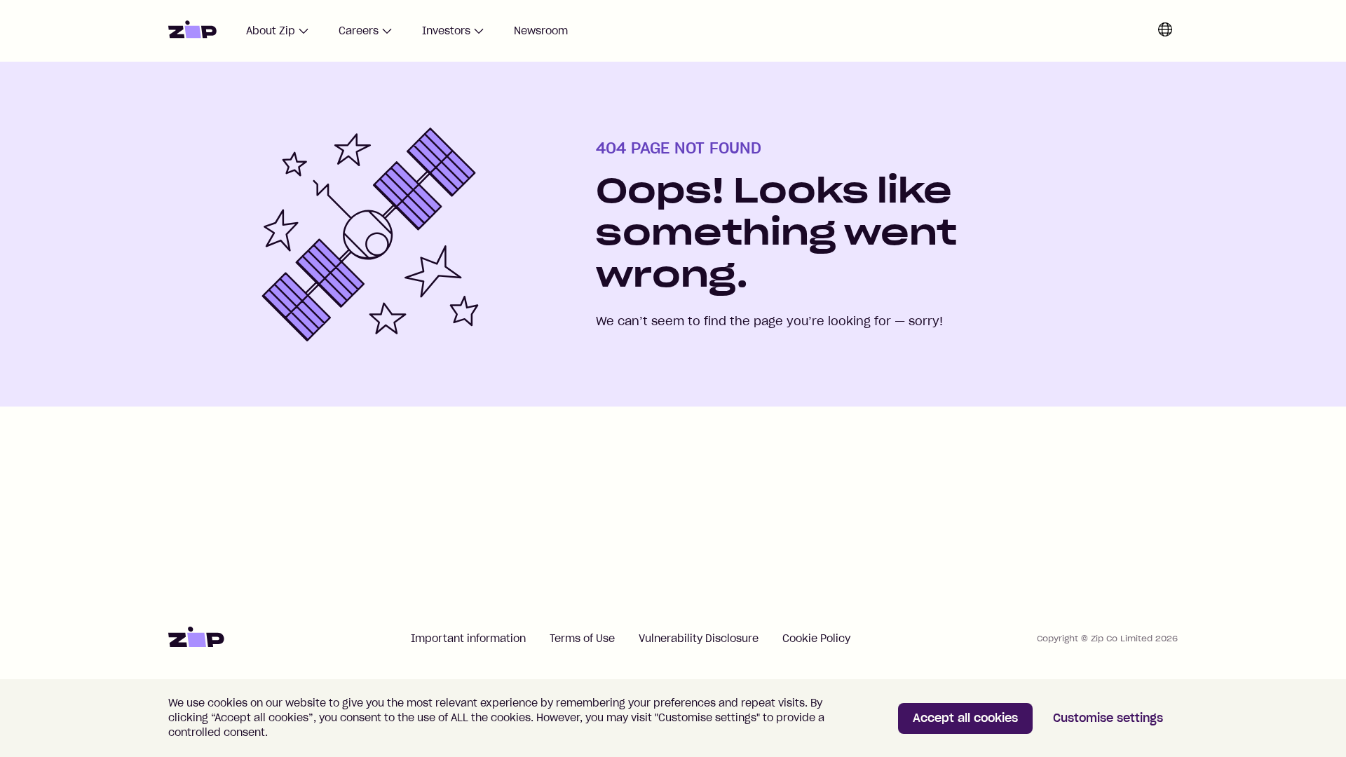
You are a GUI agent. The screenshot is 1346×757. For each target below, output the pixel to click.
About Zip (270, 31)
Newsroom (541, 31)
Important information (468, 638)
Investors (446, 31)
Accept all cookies (965, 718)
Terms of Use (582, 638)
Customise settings (1108, 718)
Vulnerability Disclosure (699, 638)
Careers (359, 31)
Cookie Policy (816, 638)
